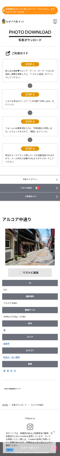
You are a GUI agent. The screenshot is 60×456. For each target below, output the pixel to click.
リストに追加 (30, 272)
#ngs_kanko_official (30, 433)
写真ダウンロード (19, 405)
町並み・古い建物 (11, 357)
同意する (9, 450)
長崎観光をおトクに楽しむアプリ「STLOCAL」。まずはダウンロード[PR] (30, 10)
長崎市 (6, 343)
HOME (5, 405)
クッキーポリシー (40, 442)
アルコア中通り (37, 405)
